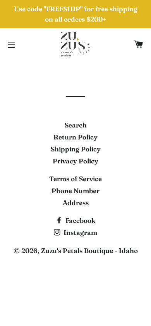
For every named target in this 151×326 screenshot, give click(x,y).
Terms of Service (75, 179)
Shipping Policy (76, 149)
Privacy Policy (75, 161)
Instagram (79, 232)
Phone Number (75, 191)
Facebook (79, 220)
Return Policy (75, 137)
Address (76, 203)
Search (76, 125)
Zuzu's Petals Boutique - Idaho (89, 250)
